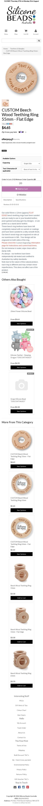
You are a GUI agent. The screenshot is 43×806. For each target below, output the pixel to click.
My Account (21, 723)
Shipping (21, 750)
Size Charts (21, 715)
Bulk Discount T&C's (21, 755)
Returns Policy (21, 774)
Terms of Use (21, 745)
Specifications (21, 200)
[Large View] (5, 103)
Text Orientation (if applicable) (10, 170)
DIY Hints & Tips (21, 705)
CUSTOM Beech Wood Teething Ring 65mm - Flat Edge (21, 544)
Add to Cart (22, 189)
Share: (4, 124)
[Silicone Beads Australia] (21, 14)
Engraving (6, 163)
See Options (21, 324)
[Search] (39, 41)
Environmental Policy (21, 765)
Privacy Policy (21, 770)
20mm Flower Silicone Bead (21, 311)
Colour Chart (21, 710)
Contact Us (21, 737)
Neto (29, 802)
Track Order (21, 728)
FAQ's (21, 701)
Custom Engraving (23, 243)
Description (8, 200)
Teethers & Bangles (17, 49)
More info (16, 139)
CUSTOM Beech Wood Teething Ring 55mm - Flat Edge (21, 456)
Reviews (7, 204)
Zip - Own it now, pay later (21, 760)
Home (5, 49)
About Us (21, 733)
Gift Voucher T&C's (21, 779)
